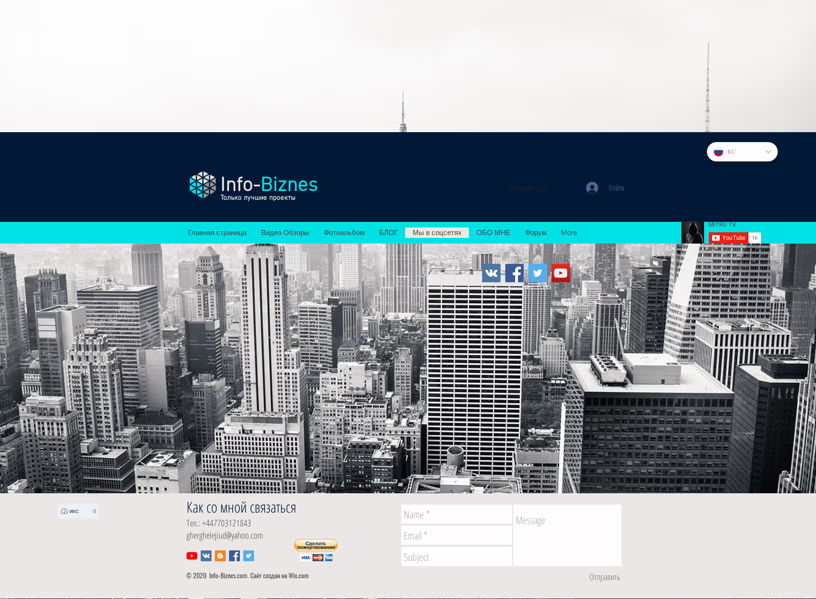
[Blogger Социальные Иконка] (220, 555)
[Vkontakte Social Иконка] (491, 273)
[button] (316, 550)
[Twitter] (537, 273)
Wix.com (299, 575)
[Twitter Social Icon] (248, 555)
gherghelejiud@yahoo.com (225, 535)
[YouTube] (561, 273)
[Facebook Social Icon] (234, 555)
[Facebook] (514, 273)
